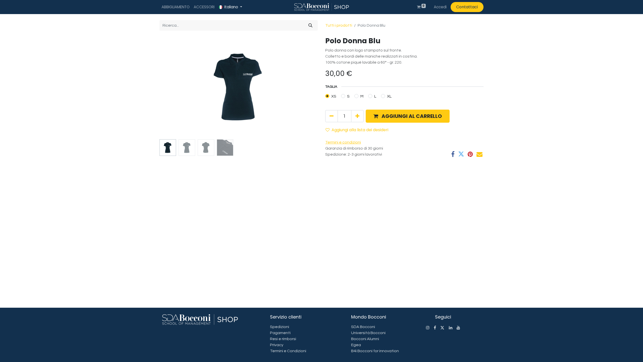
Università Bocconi (368, 333)
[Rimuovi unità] (331, 116)
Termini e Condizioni (288, 351)
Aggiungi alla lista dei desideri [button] (360, 130)
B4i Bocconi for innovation (375, 351)
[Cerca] (310, 25)
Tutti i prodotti (338, 25)
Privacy (276, 345)
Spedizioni (279, 327)
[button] (171, 87)
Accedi (440, 7)
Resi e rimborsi (283, 339)
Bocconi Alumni (365, 339)
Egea (356, 345)
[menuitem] (175, 7)
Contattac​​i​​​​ (467, 7)
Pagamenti (280, 333)
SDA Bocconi (363, 327)
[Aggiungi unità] (357, 116)
